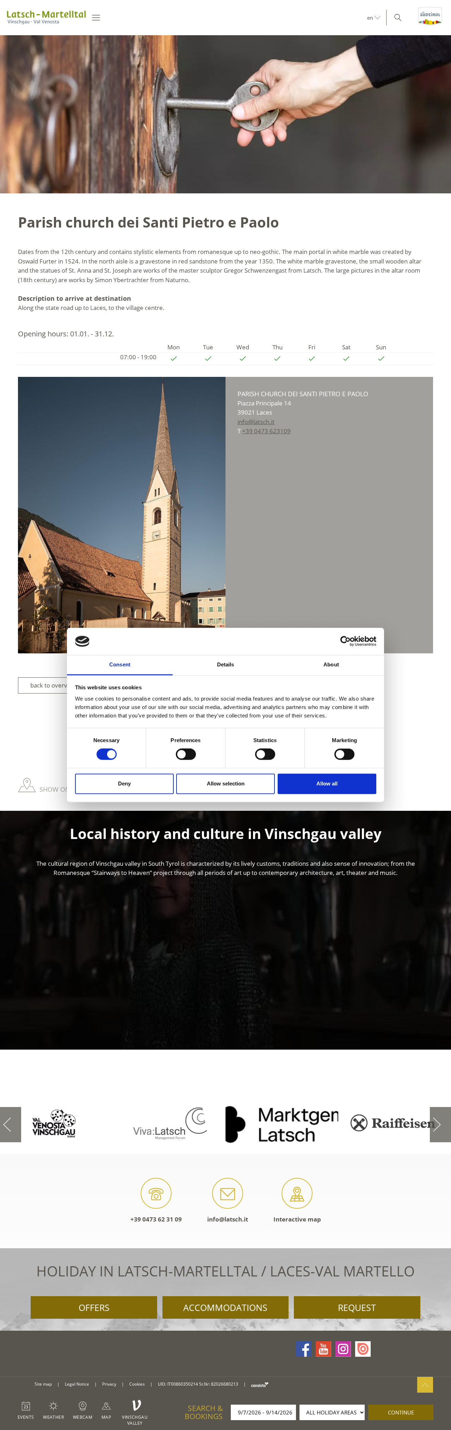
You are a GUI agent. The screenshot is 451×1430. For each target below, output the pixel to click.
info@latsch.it (227, 1219)
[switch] (186, 754)
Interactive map (297, 1219)
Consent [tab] (119, 664)
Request (357, 1307)
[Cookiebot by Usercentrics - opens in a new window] (345, 641)
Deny (124, 783)
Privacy (109, 1384)
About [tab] (331, 664)
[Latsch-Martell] (46, 17)
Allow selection (226, 783)
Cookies (137, 1384)
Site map (43, 1384)
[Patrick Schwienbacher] (122, 515)
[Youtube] (323, 1349)
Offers (94, 1307)
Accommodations (225, 1307)
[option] (225, 114)
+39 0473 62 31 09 (156, 1219)
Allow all (327, 783)
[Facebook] (303, 1349)
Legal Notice (77, 1384)
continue (401, 1412)
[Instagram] (343, 1349)
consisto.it (259, 1384)
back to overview (53, 685)
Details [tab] (225, 664)
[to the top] (425, 1385)
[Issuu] (363, 1349)
